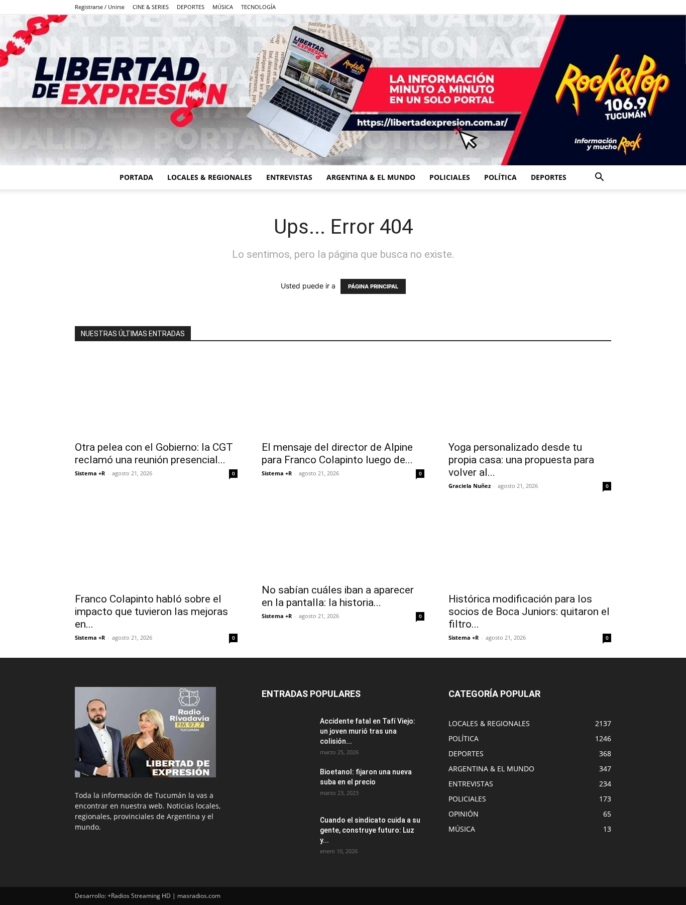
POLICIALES (449, 177)
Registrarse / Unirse (100, 7)
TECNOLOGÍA (258, 7)
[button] (599, 178)
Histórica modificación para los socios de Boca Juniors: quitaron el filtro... (529, 611)
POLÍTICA (500, 177)
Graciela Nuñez (469, 485)
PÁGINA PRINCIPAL (373, 286)
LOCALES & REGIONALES (209, 177)
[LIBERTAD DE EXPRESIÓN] (343, 90)
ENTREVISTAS (289, 177)
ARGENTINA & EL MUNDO (370, 177)
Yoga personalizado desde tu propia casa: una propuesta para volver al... (521, 459)
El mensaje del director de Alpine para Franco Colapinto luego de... (337, 453)
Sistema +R (90, 473)
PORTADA (136, 177)
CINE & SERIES (151, 7)
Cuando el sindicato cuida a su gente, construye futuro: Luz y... (370, 830)
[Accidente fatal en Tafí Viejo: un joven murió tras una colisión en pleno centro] (287, 733)
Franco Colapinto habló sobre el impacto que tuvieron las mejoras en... (151, 611)
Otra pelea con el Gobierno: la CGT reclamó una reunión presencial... (154, 453)
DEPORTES (190, 7)
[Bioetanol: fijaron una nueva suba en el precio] (287, 784)
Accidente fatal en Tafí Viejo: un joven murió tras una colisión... (367, 731)
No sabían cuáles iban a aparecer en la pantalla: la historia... (338, 596)
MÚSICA (222, 7)
